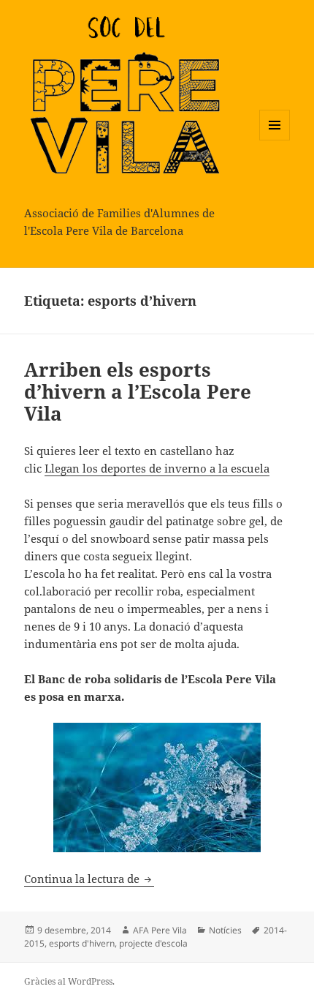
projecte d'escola (153, 943)
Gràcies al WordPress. (69, 981)
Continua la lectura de (89, 878)
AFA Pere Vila (160, 930)
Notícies (225, 930)
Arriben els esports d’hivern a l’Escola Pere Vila (137, 391)
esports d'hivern (82, 943)
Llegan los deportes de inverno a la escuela (157, 468)
